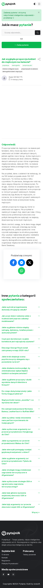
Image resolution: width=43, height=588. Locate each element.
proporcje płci (27, 65)
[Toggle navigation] (39, 4)
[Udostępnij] (39, 60)
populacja (6, 65)
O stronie (5, 555)
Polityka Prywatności (10, 564)
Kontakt (5, 558)
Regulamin (6, 561)
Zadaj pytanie (22, 45)
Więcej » (35, 512)
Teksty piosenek (29, 555)
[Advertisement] (21, 112)
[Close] (38, 12)
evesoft (37, 584)
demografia (16, 65)
